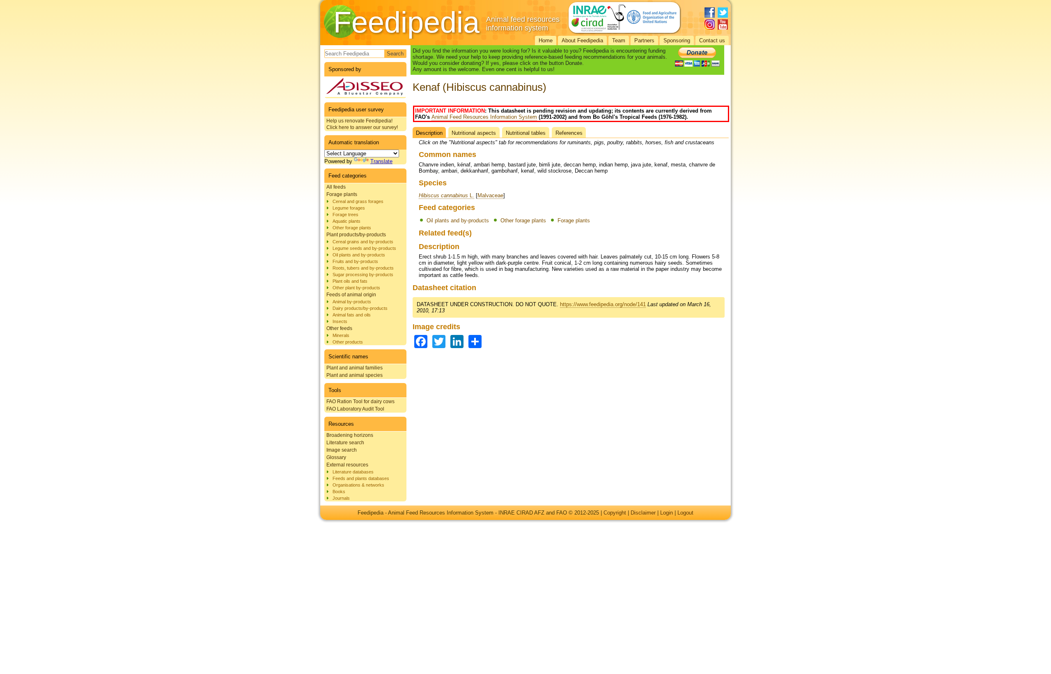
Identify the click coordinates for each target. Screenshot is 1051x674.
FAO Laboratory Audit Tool (355, 409)
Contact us (712, 40)
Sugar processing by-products (363, 274)
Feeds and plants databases (361, 478)
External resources (347, 465)
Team (618, 40)
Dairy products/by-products (360, 308)
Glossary (336, 457)
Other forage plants (352, 227)
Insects (340, 321)
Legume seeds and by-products (364, 248)
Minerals (341, 335)
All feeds (336, 187)
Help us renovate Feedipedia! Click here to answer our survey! (362, 124)
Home (546, 40)
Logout (685, 513)
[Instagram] (709, 24)
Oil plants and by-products (359, 254)
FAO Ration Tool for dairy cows (360, 401)
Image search (341, 450)
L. (446, 195)
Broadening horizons (349, 435)
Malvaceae (490, 195)
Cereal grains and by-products (363, 241)
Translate (381, 161)
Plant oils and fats (350, 281)
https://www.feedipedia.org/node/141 (603, 304)
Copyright (615, 513)
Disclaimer (643, 513)
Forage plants (341, 194)
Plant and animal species (354, 375)
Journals (341, 498)
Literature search (345, 442)
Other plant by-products (356, 287)
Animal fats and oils (352, 314)
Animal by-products (352, 301)
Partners (644, 40)
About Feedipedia (582, 40)
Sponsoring (676, 40)
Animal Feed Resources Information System (484, 117)
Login (666, 513)
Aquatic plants (346, 221)
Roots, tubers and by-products (363, 267)
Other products (348, 341)
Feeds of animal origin (351, 295)
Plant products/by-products (356, 235)
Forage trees (345, 214)
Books (339, 491)
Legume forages (349, 207)
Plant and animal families (354, 368)
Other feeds (339, 328)
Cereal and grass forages (358, 201)
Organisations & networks (358, 484)
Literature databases (353, 471)
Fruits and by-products (355, 261)
